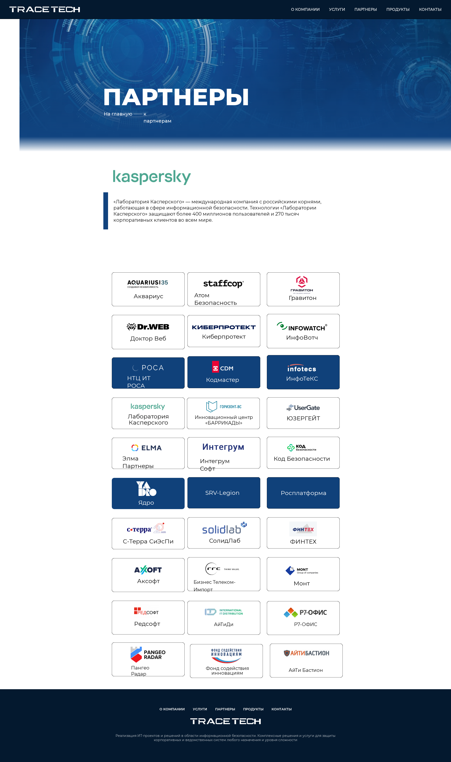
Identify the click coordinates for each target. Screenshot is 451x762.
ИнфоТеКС (302, 378)
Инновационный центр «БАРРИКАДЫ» (224, 420)
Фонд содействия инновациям (227, 670)
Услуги (337, 9)
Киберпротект (224, 336)
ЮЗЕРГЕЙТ (303, 418)
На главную (118, 114)
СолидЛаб (224, 540)
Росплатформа (304, 492)
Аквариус (148, 296)
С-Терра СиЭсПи (148, 541)
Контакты (430, 9)
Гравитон (303, 297)
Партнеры (365, 9)
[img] (148, 326)
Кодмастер (222, 379)
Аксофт (148, 580)
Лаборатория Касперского (148, 419)
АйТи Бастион (306, 670)
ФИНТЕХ (303, 541)
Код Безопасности (302, 458)
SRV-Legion (222, 492)
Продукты (398, 9)
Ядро (146, 502)
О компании (305, 9)
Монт (302, 583)
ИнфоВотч (302, 337)
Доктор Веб (148, 338)
